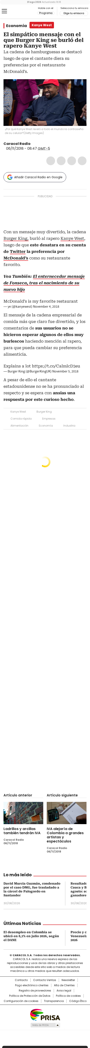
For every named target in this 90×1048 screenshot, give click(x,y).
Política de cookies (68, 996)
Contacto (21, 980)
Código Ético (78, 1001)
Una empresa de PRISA (45, 1014)
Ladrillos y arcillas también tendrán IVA (21, 830)
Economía (16, 25)
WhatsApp (82, 160)
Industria (69, 425)
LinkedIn (71, 160)
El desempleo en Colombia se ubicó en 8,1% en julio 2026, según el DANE (31, 936)
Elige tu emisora (74, 13)
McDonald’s (15, 258)
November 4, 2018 (46, 306)
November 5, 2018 (65, 371)
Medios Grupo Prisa (45, 1025)
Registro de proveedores (35, 990)
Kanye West (72, 238)
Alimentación (19, 425)
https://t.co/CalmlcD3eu (56, 366)
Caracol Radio (22, 11)
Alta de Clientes (64, 985)
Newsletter (68, 980)
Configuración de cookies (21, 1001)
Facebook (50, 160)
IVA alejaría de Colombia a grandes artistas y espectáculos (65, 835)
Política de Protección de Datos (29, 996)
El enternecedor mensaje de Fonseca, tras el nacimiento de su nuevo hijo (44, 283)
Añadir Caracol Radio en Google (38, 177)
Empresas (48, 418)
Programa (45, 13)
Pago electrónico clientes (31, 985)
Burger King (44, 411)
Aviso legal (64, 990)
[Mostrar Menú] (4, 11)
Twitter (61, 160)
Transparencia (54, 1001)
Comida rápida (21, 418)
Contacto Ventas (44, 980)
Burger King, (16, 238)
